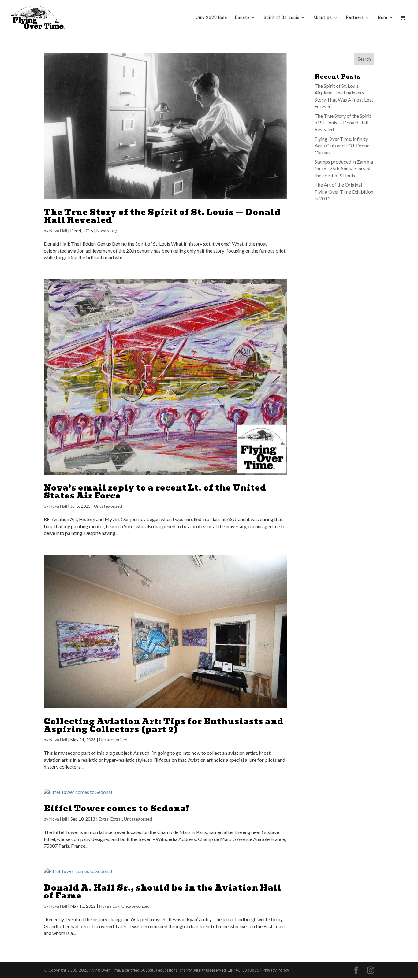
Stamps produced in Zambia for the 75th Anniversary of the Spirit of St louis (344, 168)
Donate (242, 17)
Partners (355, 17)
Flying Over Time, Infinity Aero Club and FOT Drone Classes (342, 145)
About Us (323, 17)
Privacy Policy (276, 970)
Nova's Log (106, 230)
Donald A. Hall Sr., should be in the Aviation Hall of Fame (163, 891)
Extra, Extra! (110, 818)
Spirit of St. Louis (282, 17)
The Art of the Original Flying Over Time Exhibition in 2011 (344, 191)
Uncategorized (108, 506)
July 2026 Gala (211, 17)
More (382, 17)
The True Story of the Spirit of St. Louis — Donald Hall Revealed (162, 216)
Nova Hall (58, 230)
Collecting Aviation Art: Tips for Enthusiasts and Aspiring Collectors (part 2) (164, 725)
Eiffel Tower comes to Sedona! (116, 808)
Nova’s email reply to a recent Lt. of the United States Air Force (155, 491)
